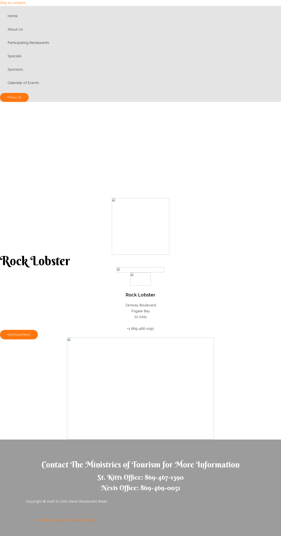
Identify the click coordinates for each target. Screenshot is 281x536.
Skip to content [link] (12, 3)
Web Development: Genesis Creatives (66, 520)
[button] (19, 334)
